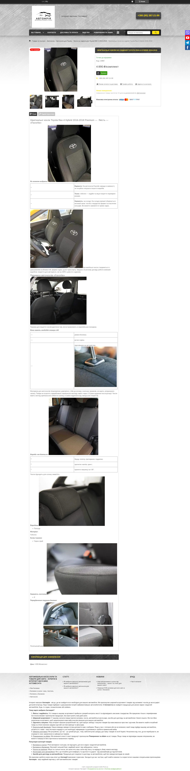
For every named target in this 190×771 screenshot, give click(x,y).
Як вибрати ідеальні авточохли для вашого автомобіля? (76, 687)
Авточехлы (51, 41)
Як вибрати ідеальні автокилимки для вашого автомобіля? (77, 682)
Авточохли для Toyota (64, 41)
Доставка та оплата (69, 32)
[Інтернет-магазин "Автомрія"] (43, 16)
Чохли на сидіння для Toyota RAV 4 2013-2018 (90, 41)
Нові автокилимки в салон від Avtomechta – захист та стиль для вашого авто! (109, 683)
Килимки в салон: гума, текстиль (41, 691)
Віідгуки (86, 32)
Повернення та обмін (103, 32)
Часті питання (136, 681)
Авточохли (34, 697)
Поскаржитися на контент (96, 769)
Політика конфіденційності (113, 769)
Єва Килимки (34, 688)
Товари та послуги (38, 41)
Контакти (52, 32)
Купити (103, 73)
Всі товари (36, 32)
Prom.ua (105, 767)
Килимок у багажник (37, 694)
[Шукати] (155, 32)
